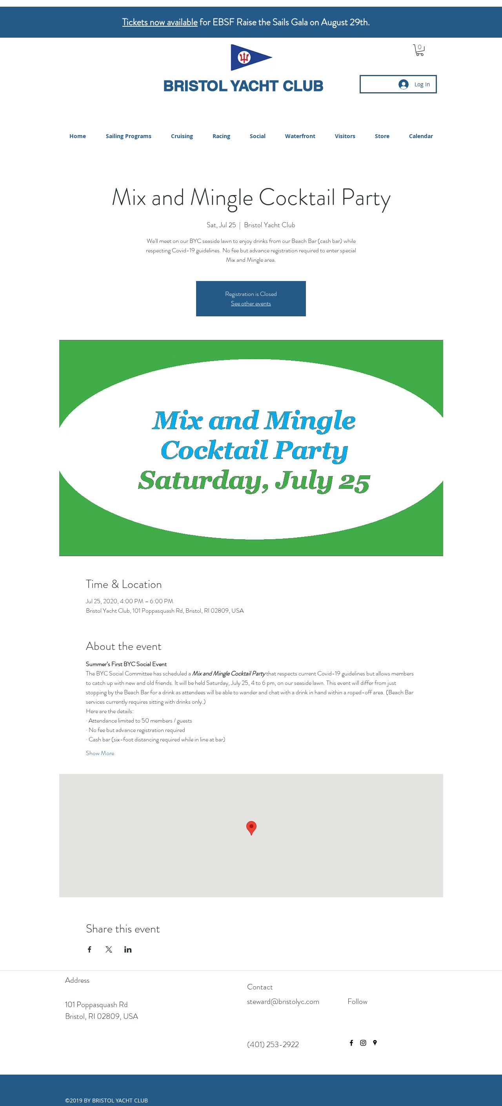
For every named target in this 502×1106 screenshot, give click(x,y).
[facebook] (351, 1043)
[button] (420, 50)
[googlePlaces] (375, 1043)
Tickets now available (160, 22)
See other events (251, 303)
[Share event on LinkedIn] (128, 949)
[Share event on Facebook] (89, 949)
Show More (100, 753)
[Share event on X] (109, 949)
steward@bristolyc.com (283, 1001)
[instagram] (363, 1043)
